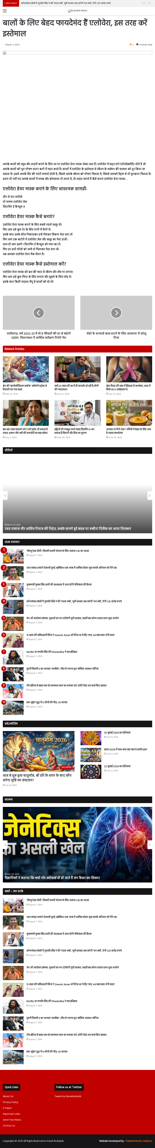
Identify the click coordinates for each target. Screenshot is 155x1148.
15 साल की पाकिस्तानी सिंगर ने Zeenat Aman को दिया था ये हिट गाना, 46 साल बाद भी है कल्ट (70, 635)
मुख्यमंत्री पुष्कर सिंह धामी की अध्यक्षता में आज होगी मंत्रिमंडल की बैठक (59, 585)
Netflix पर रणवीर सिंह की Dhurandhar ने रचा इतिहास (51, 652)
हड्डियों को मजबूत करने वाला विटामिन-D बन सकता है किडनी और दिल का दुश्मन (74, 431)
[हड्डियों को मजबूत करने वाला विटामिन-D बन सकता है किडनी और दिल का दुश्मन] (77, 413)
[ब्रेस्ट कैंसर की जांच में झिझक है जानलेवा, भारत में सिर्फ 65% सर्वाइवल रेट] (129, 369)
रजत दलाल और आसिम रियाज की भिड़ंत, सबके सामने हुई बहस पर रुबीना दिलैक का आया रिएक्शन (68, 529)
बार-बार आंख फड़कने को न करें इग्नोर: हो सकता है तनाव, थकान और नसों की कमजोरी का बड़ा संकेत (25, 431)
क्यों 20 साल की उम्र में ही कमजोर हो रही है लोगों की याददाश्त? (76, 388)
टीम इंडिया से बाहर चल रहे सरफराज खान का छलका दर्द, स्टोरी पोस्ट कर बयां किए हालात (66, 686)
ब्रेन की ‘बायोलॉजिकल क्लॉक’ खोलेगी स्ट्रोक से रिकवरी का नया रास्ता (25, 388)
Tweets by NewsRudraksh (67, 1096)
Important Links (11, 1114)
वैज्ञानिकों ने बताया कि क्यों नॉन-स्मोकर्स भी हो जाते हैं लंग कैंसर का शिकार (52, 878)
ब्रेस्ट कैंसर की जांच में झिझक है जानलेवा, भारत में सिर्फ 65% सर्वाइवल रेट (128, 388)
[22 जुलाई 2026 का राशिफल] (91, 772)
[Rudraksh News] (77, 10)
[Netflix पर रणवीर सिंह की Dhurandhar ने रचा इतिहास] (13, 657)
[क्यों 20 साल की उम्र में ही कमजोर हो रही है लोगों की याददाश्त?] (77, 369)
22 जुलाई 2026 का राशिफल (117, 766)
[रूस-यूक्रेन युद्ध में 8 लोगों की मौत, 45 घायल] (13, 708)
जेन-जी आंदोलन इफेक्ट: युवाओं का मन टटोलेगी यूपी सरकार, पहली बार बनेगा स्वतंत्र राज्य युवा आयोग (72, 618)
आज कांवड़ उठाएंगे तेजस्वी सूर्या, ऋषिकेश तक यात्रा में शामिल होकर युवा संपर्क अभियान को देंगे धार (71, 568)
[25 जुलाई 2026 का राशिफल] (91, 738)
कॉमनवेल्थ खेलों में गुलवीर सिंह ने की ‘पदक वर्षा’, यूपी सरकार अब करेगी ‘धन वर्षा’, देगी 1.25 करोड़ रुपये (66, 3)
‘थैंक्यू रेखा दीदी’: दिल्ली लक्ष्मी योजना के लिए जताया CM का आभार (57, 551)
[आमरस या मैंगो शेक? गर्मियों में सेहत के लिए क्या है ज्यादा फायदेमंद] (129, 413)
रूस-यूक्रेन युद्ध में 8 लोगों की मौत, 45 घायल (46, 702)
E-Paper (7, 1108)
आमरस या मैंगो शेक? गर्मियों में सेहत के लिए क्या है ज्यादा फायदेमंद (128, 431)
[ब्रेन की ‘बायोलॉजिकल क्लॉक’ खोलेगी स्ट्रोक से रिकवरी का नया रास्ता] (26, 369)
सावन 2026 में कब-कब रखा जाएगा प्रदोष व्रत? (126, 749)
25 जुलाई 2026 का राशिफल (117, 733)
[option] (77, 495)
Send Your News (12, 1120)
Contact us (9, 1126)
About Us (8, 1096)
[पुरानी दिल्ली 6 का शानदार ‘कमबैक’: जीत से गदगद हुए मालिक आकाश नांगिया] (13, 674)
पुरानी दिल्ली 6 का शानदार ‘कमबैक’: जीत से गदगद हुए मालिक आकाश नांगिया (62, 669)
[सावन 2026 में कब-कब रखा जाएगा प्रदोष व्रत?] (91, 755)
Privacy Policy (10, 1102)
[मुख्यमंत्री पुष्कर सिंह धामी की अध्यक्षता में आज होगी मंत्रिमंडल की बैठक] (13, 590)
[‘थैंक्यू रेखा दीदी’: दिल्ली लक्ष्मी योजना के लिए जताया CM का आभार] (13, 556)
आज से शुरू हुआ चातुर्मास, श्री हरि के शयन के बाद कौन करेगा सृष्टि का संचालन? (37, 778)
